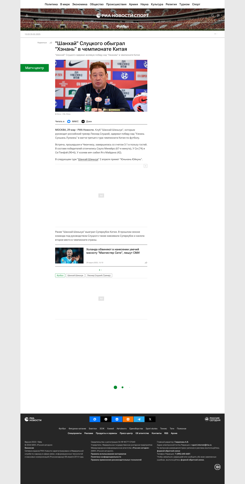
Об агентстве (142, 433)
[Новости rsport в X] (150, 419)
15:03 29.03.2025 (32, 34)
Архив (174, 433)
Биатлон (93, 428)
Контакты (156, 433)
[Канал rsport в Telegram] (139, 419)
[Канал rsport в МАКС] (94, 419)
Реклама (88, 433)
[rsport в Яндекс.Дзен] (106, 419)
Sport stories (151, 428)
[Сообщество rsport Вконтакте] (117, 419)
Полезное (181, 428)
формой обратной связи (168, 451)
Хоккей (110, 428)
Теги (172, 428)
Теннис (163, 428)
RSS (166, 433)
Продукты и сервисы (106, 433)
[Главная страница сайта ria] (113, 16)
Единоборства (136, 428)
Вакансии (29, 448)
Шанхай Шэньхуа (88, 159)
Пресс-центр (126, 433)
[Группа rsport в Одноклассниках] (128, 419)
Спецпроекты (75, 433)
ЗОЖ (102, 428)
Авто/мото (122, 428)
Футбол (60, 275)
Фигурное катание (77, 428)
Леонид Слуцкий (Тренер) (99, 275)
